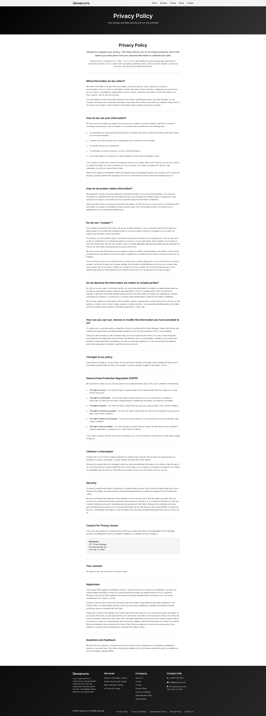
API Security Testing (112, 688)
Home (154, 3)
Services (163, 3)
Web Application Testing (113, 685)
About (181, 3)
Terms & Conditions (143, 692)
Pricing (173, 3)
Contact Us (188, 712)
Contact (190, 3)
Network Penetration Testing (115, 678)
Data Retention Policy (143, 695)
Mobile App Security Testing (115, 681)
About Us (139, 678)
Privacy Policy (141, 688)
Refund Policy (141, 699)
